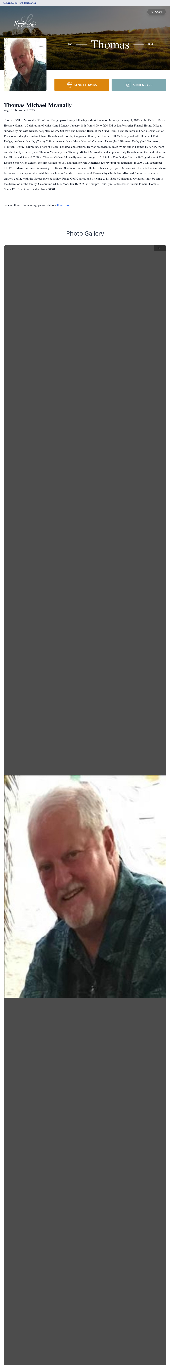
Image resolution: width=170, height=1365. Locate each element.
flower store (64, 205)
